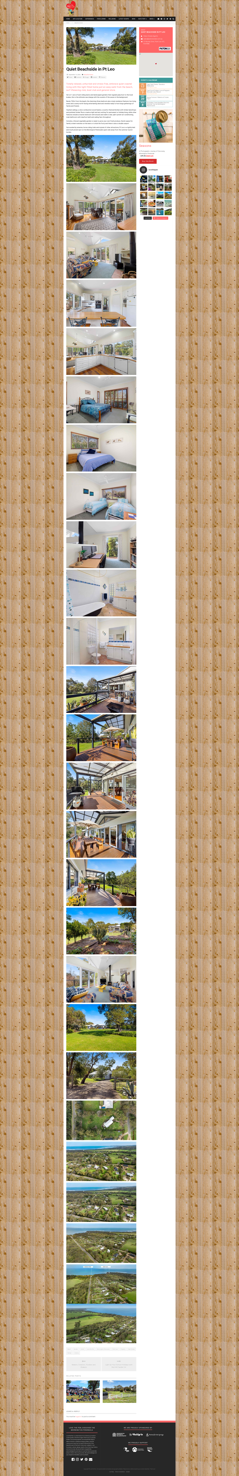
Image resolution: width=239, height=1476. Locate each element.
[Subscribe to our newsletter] (158, 19)
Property (123, 1349)
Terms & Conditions (120, 1471)
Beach (69, 1349)
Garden (76, 1349)
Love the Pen (90, 1349)
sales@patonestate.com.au (152, 39)
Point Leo (115, 1349)
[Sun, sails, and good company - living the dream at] (151, 195)
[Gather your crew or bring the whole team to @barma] (143, 211)
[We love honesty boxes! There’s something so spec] (143, 187)
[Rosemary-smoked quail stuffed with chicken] (143, 179)
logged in (78, 1416)
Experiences (89, 19)
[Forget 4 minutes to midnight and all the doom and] (143, 195)
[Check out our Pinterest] (170, 19)
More (151, 19)
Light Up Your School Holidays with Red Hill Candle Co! (118, 1366)
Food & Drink (101, 19)
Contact (128, 1471)
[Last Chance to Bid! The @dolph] (160, 211)
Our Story (141, 19)
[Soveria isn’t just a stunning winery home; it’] (168, 211)
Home (68, 19)
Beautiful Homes (88, 74)
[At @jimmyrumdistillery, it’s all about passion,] (160, 179)
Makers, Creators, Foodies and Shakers (84, 1366)
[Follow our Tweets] (167, 19)
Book (133, 19)
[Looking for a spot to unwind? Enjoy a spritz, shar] (151, 203)
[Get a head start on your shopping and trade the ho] (160, 187)
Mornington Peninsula (103, 1349)
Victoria (76, 1353)
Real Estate (131, 1349)
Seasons (145, 146)
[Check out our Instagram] (164, 19)
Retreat (69, 1353)
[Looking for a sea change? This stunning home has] (168, 195)
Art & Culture (77, 19)
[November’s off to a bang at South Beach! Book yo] (160, 203)
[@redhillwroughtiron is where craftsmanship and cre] (143, 203)
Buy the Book (148, 161)
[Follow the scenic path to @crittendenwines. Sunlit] (151, 179)
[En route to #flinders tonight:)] (168, 187)
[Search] (173, 19)
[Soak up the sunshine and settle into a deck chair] (160, 195)
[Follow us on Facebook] (161, 19)
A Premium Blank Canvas (119, 1401)
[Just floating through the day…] (168, 203)
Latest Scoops (124, 19)
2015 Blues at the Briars (83, 1401)
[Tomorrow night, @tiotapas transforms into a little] (168, 179)
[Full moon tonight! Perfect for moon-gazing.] (151, 211)
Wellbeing (112, 19)
